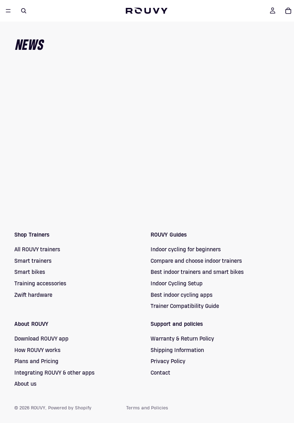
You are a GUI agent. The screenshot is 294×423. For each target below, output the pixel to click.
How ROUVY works (37, 350)
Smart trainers (33, 261)
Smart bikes (29, 272)
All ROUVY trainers (37, 249)
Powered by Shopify (69, 407)
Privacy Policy (168, 361)
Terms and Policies (147, 407)
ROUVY (38, 407)
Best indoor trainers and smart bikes (197, 272)
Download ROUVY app (41, 339)
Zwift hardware (33, 295)
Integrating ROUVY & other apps (54, 372)
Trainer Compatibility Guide (185, 306)
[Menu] (8, 11)
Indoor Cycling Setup (177, 283)
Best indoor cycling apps (182, 295)
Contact (160, 372)
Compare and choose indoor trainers (196, 261)
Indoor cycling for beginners (186, 249)
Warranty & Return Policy (182, 339)
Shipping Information (177, 350)
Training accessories (40, 283)
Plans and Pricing (36, 361)
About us (25, 384)
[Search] (24, 11)
